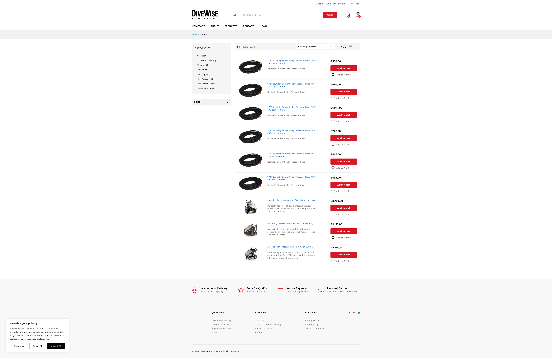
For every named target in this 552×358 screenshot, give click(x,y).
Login (357, 4)
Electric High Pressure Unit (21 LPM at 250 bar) (290, 247)
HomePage (198, 26)
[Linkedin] (359, 312)
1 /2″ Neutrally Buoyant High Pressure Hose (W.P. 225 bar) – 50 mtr (291, 154)
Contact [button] (248, 26)
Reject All (37, 346)
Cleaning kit (203, 65)
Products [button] (231, 26)
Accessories (202, 56)
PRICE (197, 102)
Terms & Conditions (314, 328)
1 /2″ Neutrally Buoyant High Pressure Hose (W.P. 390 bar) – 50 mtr (291, 108)
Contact (259, 332)
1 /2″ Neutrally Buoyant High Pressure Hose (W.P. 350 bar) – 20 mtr (291, 61)
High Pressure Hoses (207, 79)
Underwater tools (205, 88)
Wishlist (215, 332)
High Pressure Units (206, 83)
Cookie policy (311, 324)
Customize (19, 346)
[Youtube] (354, 312)
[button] (343, 68)
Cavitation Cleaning (206, 60)
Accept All (56, 346)
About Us (259, 320)
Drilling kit (202, 70)
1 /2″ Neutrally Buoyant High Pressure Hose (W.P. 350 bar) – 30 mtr (291, 131)
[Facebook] (349, 312)
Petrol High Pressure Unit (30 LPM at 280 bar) (290, 223)
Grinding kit (203, 74)
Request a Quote (263, 328)
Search (329, 15)
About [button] (215, 26)
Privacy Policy (312, 320)
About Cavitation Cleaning (268, 324)
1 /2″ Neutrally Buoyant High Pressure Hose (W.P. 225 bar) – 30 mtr (291, 178)
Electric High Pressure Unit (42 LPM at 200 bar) (291, 200)
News (263, 26)
